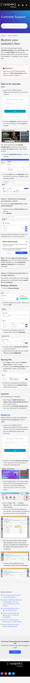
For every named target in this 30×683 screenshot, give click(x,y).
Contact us (15, 652)
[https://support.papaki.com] (15, 664)
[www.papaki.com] (8, 5)
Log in (5, 90)
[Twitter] (9, 673)
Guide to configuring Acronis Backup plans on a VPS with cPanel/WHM (11, 615)
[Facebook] (1, 673)
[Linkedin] (13, 673)
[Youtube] (5, 673)
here (20, 75)
